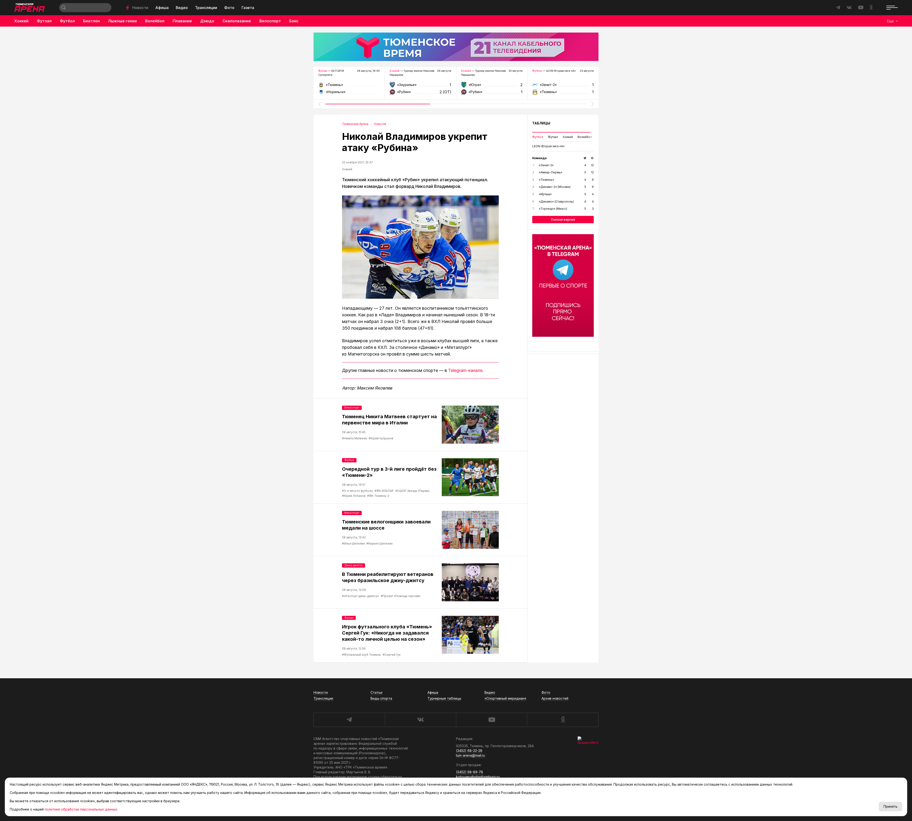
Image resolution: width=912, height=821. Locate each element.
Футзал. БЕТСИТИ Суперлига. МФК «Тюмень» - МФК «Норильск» (349, 86)
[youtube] (491, 720)
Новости (140, 7)
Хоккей (21, 21)
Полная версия (563, 219)
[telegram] (349, 720)
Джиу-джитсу (353, 565)
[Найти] (63, 7)
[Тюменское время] (456, 47)
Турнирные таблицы (444, 698)
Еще (890, 21)
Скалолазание (237, 21)
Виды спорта (381, 698)
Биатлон (91, 21)
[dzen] (562, 720)
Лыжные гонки (122, 21)
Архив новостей (555, 698)
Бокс (294, 21)
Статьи (376, 692)
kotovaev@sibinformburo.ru (478, 777)
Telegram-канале (465, 370)
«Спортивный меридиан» (505, 698)
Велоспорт (270, 21)
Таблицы (541, 123)
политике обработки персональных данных (81, 809)
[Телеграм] (563, 285)
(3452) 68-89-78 (469, 772)
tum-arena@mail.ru (470, 755)
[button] (319, 104)
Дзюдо (207, 21)
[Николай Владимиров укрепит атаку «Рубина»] (420, 247)
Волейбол (154, 21)
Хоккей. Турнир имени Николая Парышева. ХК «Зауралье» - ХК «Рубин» (420, 86)
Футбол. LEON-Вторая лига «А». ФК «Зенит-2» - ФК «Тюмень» (563, 86)
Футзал (44, 21)
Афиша (162, 7)
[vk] (420, 720)
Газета (248, 7)
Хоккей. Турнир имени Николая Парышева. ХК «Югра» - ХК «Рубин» (491, 86)
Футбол (67, 21)
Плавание (182, 21)
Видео (182, 7)
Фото (229, 7)
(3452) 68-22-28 (469, 751)
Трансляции (206, 7)
